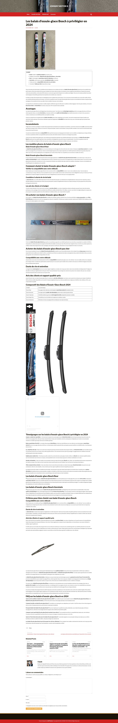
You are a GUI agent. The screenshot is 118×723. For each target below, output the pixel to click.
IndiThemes (50, 720)
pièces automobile (81, 197)
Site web (27, 702)
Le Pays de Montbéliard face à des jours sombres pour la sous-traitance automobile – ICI (81, 645)
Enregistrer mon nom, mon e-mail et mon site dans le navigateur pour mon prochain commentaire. (47, 705)
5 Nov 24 (51, 641)
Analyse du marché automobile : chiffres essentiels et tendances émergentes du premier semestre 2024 (59, 646)
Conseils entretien (35, 14)
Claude (36, 27)
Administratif (45, 14)
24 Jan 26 (28, 641)
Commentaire (29, 677)
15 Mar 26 (74, 641)
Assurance (53, 14)
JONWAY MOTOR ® (59, 6)
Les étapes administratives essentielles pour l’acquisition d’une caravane (76, 634)
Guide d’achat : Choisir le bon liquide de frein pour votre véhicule (40, 634)
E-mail (27, 699)
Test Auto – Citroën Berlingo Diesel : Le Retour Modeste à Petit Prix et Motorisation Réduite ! (35, 646)
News (28, 14)
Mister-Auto (82, 251)
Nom (27, 696)
